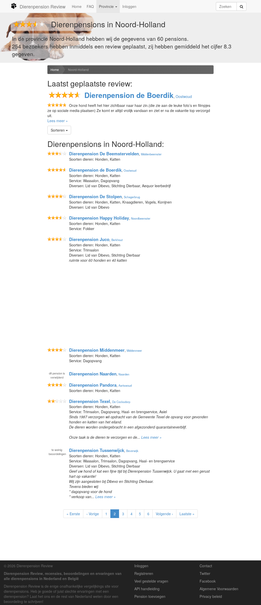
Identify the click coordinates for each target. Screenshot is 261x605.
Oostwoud (184, 96)
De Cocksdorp (121, 402)
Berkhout (117, 240)
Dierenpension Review (43, 6)
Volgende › (164, 513)
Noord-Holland (78, 69)
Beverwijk (132, 451)
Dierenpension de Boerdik (129, 95)
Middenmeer (134, 350)
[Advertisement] (22, 145)
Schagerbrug (132, 197)
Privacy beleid (211, 596)
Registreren (143, 573)
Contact (206, 565)
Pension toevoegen (149, 596)
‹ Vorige (92, 513)
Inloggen (129, 6)
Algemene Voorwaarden (219, 588)
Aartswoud (125, 385)
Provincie (107, 6)
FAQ (90, 6)
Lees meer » (57, 120)
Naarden (124, 374)
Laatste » (186, 513)
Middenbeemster (151, 154)
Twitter (205, 573)
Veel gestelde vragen (151, 581)
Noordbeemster (140, 218)
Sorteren (58, 130)
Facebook (208, 581)
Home (77, 6)
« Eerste (73, 513)
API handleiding (147, 588)
